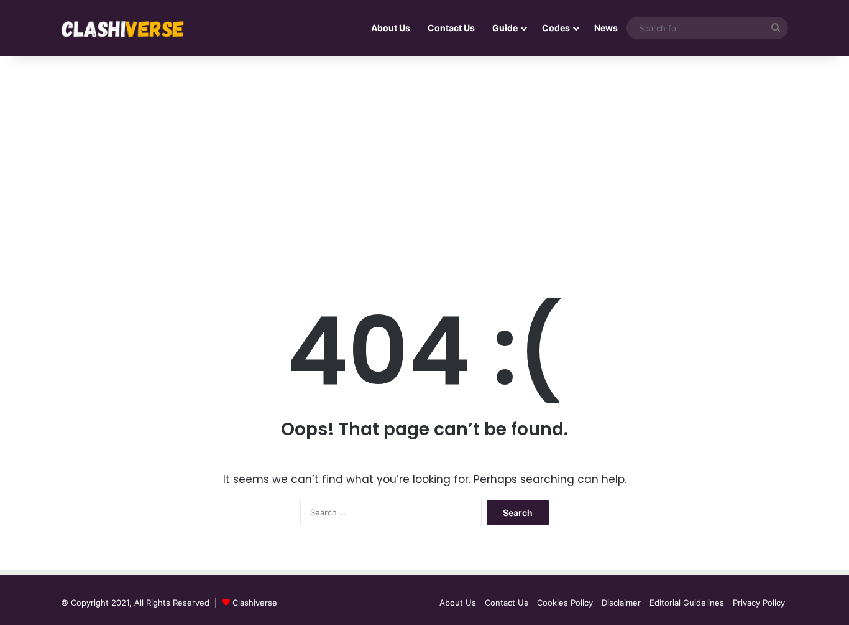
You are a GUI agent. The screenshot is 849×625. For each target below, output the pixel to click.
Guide (505, 27)
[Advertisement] (424, 162)
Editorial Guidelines (686, 603)
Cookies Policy (565, 603)
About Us (390, 27)
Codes (556, 27)
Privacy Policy (759, 603)
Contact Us (451, 27)
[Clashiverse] (123, 28)
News (606, 27)
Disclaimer (621, 603)
